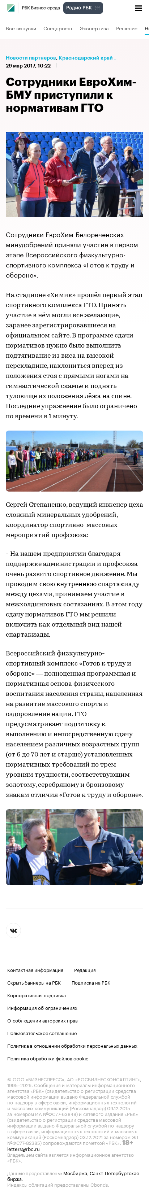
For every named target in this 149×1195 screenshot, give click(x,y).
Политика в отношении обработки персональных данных (72, 1045)
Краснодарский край (86, 57)
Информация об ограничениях (42, 1007)
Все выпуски (21, 28)
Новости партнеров (31, 57)
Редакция (85, 969)
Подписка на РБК (91, 982)
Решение (126, 28)
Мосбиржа (75, 1172)
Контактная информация (35, 969)
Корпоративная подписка (36, 994)
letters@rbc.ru (23, 1148)
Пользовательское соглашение (42, 1032)
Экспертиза (94, 28)
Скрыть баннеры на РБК (34, 982)
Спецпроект (58, 28)
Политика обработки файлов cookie (48, 1057)
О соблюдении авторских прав (42, 1020)
